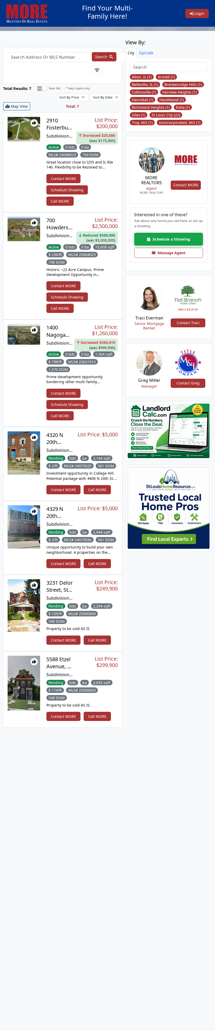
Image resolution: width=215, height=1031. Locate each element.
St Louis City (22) (166, 114)
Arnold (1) (166, 76)
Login (199, 13)
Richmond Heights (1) (151, 107)
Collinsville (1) (144, 92)
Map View (19, 106)
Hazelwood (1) (171, 99)
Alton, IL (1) (142, 76)
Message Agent (170, 252)
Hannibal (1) (142, 99)
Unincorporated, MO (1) (179, 122)
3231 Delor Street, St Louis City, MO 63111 (59, 593)
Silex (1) (138, 114)
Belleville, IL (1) (145, 84)
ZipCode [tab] (146, 52)
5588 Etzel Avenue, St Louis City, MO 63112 (59, 670)
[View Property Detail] (24, 128)
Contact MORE (63, 178)
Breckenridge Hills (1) (183, 84)
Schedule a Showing (170, 239)
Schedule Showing (67, 189)
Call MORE (60, 201)
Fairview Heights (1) (179, 92)
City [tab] (131, 52)
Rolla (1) (183, 107)
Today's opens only (78, 88)
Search (101, 56)
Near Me (54, 88)
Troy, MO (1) (142, 122)
